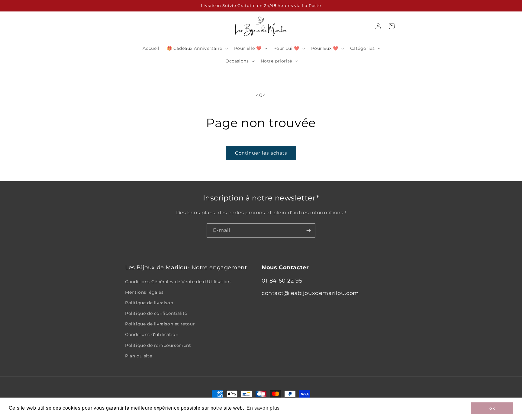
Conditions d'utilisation (151, 334)
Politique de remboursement (158, 345)
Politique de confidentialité (156, 313)
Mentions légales (144, 292)
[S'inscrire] (308, 230)
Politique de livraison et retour (160, 324)
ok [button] (492, 408)
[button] (196, 48)
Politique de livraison (149, 302)
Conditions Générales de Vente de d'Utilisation (178, 281)
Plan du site (138, 356)
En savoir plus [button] (262, 408)
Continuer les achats (261, 153)
